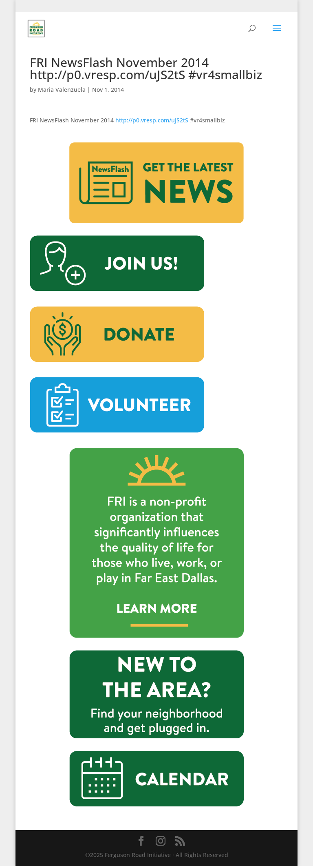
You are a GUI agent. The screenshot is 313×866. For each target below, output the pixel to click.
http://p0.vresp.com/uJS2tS (151, 120)
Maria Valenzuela (62, 89)
